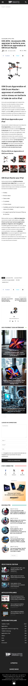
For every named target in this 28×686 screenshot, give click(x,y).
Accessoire (8, 7)
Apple (9, 38)
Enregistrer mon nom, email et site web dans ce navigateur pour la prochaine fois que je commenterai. (14, 454)
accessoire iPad (9, 277)
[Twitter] (18, 320)
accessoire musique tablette (8, 280)
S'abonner (22, 469)
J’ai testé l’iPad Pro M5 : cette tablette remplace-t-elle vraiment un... (18, 569)
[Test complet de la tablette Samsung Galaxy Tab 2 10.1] (5, 613)
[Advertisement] (14, 22)
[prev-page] (3, 416)
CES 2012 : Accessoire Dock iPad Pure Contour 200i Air (7, 300)
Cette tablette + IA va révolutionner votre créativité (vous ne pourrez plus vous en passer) (14, 410)
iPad (13, 38)
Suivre (14, 469)
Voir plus (13, 555)
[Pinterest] (15, 320)
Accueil (3, 7)
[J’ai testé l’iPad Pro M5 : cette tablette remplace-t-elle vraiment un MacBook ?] (14, 344)
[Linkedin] (12, 320)
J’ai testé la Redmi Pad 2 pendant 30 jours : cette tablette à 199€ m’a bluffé (17, 540)
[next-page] (5, 416)
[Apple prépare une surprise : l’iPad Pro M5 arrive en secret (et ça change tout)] (14, 372)
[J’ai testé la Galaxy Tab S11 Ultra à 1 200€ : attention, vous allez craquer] (5, 549)
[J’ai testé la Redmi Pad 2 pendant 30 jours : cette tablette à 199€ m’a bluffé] (5, 539)
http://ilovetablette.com (14, 318)
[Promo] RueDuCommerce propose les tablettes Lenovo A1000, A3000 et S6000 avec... (18, 597)
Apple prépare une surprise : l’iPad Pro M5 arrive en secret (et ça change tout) (14, 382)
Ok (14, 683)
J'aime (5, 469)
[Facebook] (9, 320)
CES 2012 (18, 280)
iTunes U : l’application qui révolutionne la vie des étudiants (20, 300)
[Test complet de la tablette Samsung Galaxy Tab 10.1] (5, 606)
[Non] (26, 679)
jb (6, 50)
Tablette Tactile (14, 350)
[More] (22, 55)
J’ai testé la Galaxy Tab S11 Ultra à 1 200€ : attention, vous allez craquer (18, 550)
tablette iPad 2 (5, 282)
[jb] (3, 51)
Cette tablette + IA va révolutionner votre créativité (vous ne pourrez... (18, 585)
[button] (2, 2)
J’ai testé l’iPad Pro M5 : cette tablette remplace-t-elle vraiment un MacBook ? (14, 354)
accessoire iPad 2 (18, 277)
